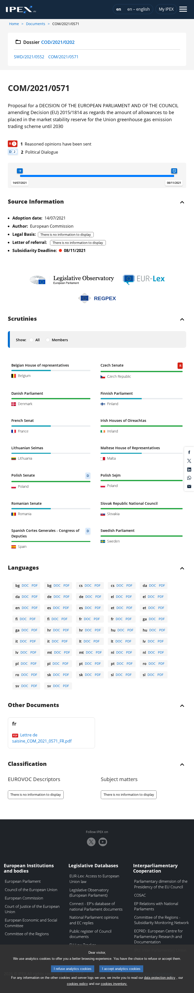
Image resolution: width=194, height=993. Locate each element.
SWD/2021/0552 (29, 57)
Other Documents (33, 705)
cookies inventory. (114, 984)
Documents (35, 23)
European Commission (24, 897)
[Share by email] (189, 486)
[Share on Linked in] (189, 469)
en (118, 9)
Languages (23, 567)
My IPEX (166, 9)
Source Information (36, 201)
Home (14, 23)
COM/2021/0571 (63, 57)
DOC (25, 585)
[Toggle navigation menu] (183, 9)
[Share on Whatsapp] (189, 477)
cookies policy (77, 984)
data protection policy (159, 978)
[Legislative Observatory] (71, 280)
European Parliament (23, 881)
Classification (27, 764)
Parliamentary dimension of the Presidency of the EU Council (160, 884)
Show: (21, 339)
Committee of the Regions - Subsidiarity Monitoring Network (161, 920)
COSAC (140, 895)
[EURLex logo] (144, 280)
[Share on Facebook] (189, 452)
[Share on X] (189, 460)
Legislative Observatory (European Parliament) (89, 892)
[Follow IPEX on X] (91, 842)
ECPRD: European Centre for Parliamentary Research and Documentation (158, 936)
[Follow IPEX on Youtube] (103, 842)
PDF (35, 585)
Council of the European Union (31, 889)
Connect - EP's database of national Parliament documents (96, 906)
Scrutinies (22, 318)
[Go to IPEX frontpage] (21, 9)
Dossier (49, 42)
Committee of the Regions (27, 933)
